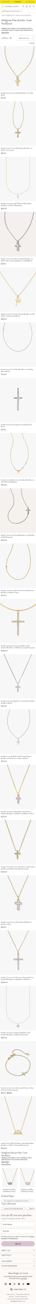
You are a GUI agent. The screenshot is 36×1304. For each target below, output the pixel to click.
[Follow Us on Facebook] (10, 1284)
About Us (5, 1250)
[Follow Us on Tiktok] (23, 1284)
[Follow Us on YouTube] (28, 1284)
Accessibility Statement (23, 1294)
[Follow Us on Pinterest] (19, 1284)
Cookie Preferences (21, 1296)
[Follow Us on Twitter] (15, 1284)
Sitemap (11, 1296)
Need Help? (6, 1255)
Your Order (6, 1261)
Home (3, 15)
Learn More (24, 1278)
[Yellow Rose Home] (17, 1)
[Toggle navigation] (33, 6)
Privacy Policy (14, 1238)
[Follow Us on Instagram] (6, 1284)
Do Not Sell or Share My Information (18, 1299)
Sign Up (18, 1244)
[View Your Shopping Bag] (30, 6)
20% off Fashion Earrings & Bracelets (10, 11)
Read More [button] (5, 33)
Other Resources (9, 1266)
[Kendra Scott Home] (6, 1)
